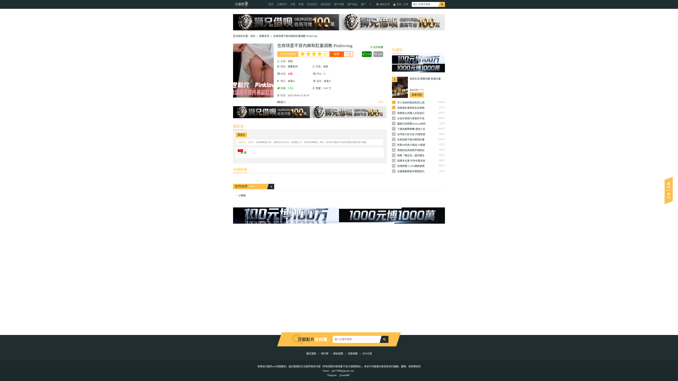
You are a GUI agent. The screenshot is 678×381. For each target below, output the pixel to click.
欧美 (301, 4)
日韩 (292, 4)
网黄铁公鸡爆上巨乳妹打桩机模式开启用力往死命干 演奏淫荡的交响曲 (410, 113)
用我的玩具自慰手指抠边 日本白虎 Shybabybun (410, 150)
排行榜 (324, 353)
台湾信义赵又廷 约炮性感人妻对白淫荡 (411, 134)
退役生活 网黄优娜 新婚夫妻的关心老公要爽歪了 (427, 78)
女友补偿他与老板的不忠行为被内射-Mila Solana (410, 118)
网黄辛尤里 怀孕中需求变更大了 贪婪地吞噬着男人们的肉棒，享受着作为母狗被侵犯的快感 (411, 160)
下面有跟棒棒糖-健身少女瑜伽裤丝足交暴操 (411, 129)
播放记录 (385, 4)
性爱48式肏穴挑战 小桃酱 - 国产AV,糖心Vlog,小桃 (411, 145)
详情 (380, 102)
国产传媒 (339, 4)
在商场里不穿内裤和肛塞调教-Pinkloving (295, 36)
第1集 (243, 152)
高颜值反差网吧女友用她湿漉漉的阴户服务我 (410, 108)
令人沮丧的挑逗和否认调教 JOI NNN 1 (410, 102)
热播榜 (397, 50)
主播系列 (282, 4)
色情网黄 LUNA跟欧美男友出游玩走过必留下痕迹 (411, 166)
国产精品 (352, 4)
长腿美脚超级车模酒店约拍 (410, 171)
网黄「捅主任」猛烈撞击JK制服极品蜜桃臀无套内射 (411, 155)
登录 (398, 4)
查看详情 (417, 94)
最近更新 (311, 353)
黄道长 (241, 135)
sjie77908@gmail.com (343, 371)
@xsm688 (344, 375)
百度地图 (353, 353)
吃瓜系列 (312, 4)
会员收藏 (378, 47)
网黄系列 (264, 36)
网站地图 (338, 353)
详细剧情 (240, 170)
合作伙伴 (241, 186)
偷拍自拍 (326, 4)
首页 (270, 4)
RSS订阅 (367, 353)
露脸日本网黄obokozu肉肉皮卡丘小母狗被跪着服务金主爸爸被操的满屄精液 (411, 123)
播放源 (238, 126)
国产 (363, 4)
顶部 (669, 197)
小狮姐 (242, 195)
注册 (405, 4)
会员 (669, 187)
